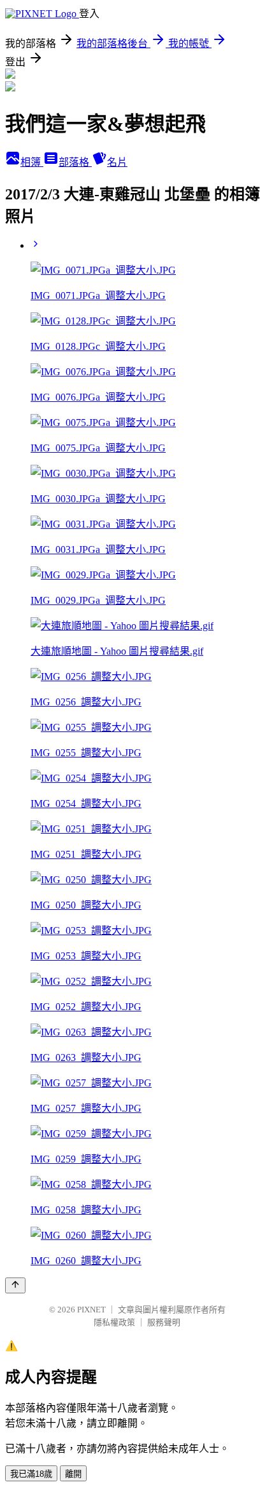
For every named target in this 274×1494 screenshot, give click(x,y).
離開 (73, 1474)
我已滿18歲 (31, 1474)
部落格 (75, 162)
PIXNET (91, 1309)
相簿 (31, 162)
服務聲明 (163, 1322)
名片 (117, 162)
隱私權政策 (114, 1322)
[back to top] (15, 1285)
